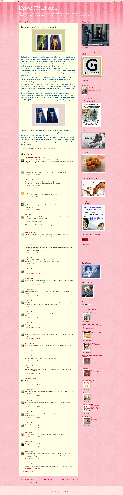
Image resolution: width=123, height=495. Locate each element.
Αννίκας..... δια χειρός (89, 343)
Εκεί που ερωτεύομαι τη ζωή (91, 324)
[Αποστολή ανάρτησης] (45, 148)
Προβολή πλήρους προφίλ (94, 90)
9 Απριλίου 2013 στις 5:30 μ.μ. (32, 317)
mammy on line (29, 232)
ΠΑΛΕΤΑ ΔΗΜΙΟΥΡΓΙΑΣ (90, 404)
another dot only (94, 313)
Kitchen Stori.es (87, 331)
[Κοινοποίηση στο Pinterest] (54, 148)
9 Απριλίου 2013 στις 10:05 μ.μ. (32, 406)
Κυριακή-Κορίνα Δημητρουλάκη (34, 157)
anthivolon (27, 343)
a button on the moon (88, 380)
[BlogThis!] (49, 148)
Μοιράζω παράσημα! (96, 382)
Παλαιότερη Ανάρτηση (70, 479)
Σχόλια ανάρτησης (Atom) (32, 482)
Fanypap (27, 451)
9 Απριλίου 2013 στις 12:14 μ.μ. (32, 174)
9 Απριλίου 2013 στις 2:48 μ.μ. (32, 227)
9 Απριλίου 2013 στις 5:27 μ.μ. (32, 306)
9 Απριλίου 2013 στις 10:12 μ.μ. (32, 436)
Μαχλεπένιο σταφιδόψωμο (94, 418)
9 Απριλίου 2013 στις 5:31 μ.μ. (32, 327)
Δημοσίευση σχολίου (28, 471)
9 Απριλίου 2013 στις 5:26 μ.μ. (32, 295)
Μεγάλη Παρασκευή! (96, 344)
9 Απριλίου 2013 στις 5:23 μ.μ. (32, 263)
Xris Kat (27, 191)
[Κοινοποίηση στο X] (51, 148)
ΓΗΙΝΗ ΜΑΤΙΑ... (87, 368)
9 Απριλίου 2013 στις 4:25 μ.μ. (32, 252)
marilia (26, 214)
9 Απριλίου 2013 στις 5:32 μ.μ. (32, 338)
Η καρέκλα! (93, 358)
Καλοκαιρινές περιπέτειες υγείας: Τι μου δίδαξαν (92, 326)
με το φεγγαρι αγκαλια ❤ (90, 312)
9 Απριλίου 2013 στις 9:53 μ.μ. (32, 373)
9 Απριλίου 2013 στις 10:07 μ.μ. (32, 417)
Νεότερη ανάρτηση (26, 479)
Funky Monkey (28, 441)
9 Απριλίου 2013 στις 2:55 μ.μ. (32, 240)
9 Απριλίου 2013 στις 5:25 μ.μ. (32, 284)
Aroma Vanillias (87, 416)
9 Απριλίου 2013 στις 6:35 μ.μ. (32, 360)
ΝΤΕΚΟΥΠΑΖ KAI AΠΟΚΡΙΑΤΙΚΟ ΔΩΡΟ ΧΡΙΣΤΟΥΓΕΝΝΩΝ (96, 407)
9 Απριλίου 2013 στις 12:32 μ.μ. (32, 185)
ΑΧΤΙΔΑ (27, 257)
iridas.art (85, 392)
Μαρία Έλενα (28, 378)
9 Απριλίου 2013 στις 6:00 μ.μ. (32, 351)
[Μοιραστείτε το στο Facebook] (52, 148)
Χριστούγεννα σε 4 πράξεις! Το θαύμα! (95, 370)
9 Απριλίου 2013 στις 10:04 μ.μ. (32, 395)
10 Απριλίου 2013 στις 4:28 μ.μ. (32, 468)
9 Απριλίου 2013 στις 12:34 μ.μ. (32, 209)
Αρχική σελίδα (47, 479)
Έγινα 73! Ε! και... (38, 7)
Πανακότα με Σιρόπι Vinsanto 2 (96, 333)
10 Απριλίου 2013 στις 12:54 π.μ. (33, 459)
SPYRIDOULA (28, 170)
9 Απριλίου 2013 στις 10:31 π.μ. (32, 165)
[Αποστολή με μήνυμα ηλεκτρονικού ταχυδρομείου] (48, 148)
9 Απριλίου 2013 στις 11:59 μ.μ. (32, 446)
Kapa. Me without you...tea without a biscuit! (92, 355)
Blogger (69, 492)
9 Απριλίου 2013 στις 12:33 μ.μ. (32, 197)
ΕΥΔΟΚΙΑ (27, 202)
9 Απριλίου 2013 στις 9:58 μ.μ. (32, 384)
